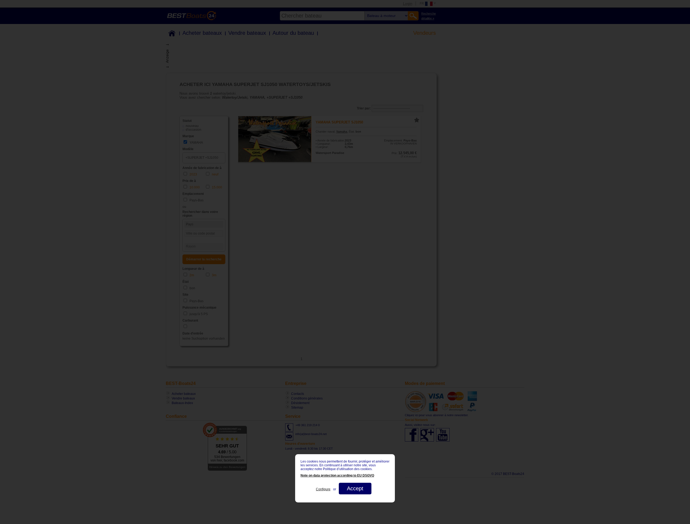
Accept (355, 488)
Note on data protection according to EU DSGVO (337, 475)
